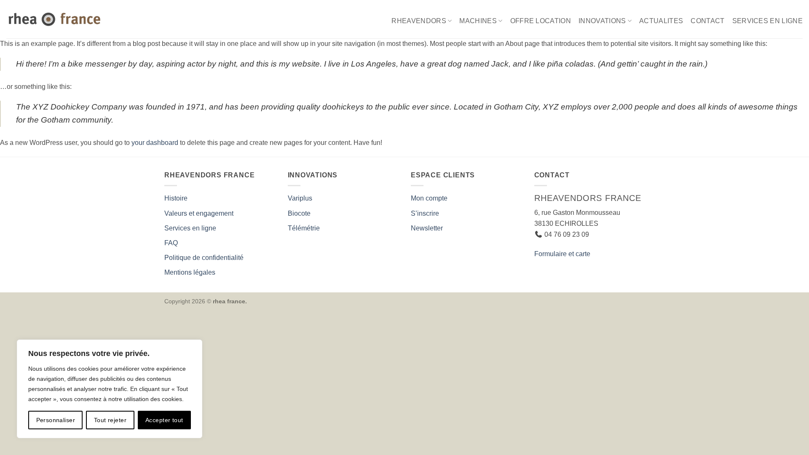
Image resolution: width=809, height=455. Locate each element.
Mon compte (429, 198)
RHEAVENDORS (418, 20)
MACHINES (478, 20)
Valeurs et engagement (198, 213)
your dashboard (154, 142)
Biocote (299, 213)
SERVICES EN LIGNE (767, 20)
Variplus (300, 198)
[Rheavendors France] (56, 19)
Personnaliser (55, 420)
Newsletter (427, 228)
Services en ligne (190, 228)
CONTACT (707, 20)
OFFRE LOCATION (540, 20)
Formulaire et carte (562, 253)
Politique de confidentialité (204, 257)
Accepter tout (164, 420)
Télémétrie (304, 228)
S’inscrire (425, 213)
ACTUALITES (661, 20)
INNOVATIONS (602, 20)
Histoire (176, 198)
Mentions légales (189, 272)
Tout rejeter (110, 420)
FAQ (171, 242)
